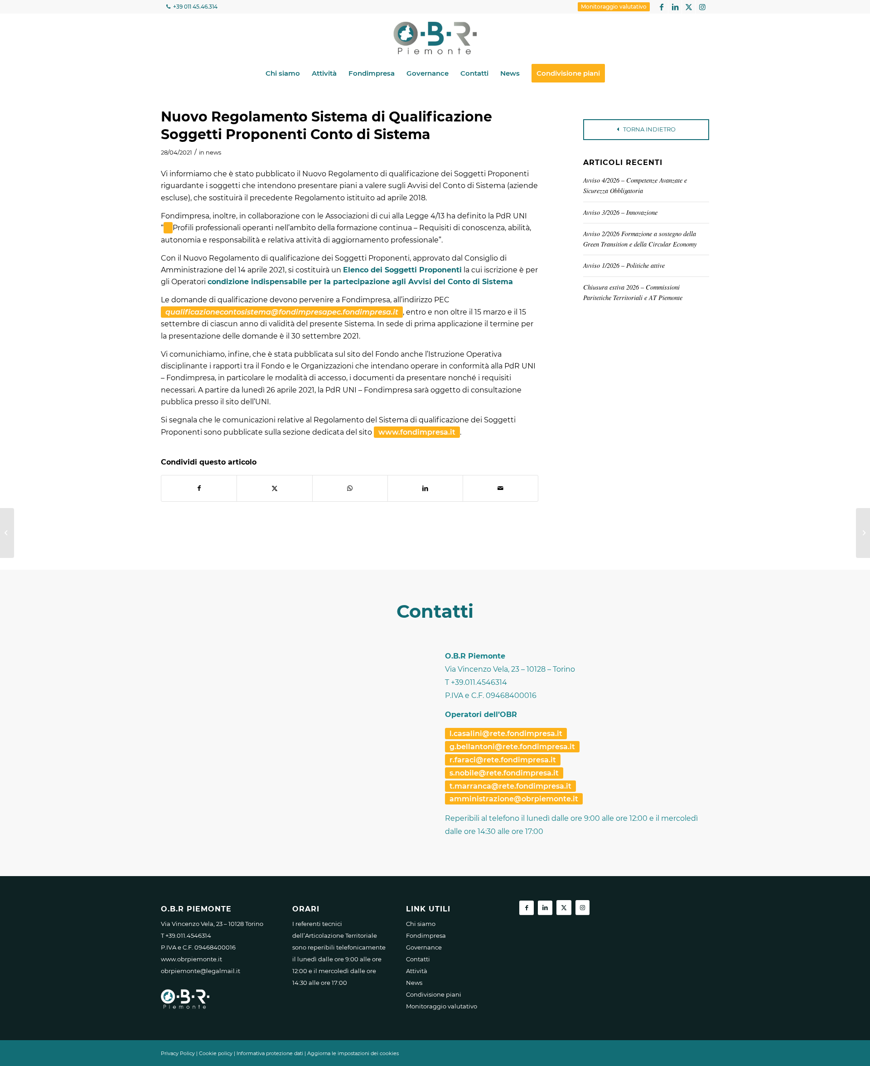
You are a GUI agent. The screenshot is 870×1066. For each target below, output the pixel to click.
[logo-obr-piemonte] (435, 38)
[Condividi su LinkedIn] (425, 488)
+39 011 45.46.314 (195, 6)
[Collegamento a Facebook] (661, 7)
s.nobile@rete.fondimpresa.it (504, 773)
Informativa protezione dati (270, 1053)
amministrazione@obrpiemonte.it (514, 799)
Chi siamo (420, 923)
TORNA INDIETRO (649, 129)
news (213, 152)
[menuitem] (614, 6)
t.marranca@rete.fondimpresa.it (510, 786)
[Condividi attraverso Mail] (500, 488)
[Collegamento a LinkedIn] (675, 7)
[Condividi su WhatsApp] (350, 488)
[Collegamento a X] (688, 7)
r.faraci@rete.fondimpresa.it (503, 760)
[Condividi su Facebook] (199, 488)
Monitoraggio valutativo (614, 6)
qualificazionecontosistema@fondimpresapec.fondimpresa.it (281, 312)
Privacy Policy (178, 1053)
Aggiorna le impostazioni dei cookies (353, 1053)
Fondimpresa (426, 935)
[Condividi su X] (274, 488)
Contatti (418, 959)
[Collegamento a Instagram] (702, 7)
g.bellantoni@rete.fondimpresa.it (512, 746)
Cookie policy (215, 1053)
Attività (416, 970)
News (414, 982)
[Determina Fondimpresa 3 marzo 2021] (7, 533)
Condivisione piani (433, 994)
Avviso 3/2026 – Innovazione (620, 212)
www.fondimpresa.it (416, 432)
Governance (424, 947)
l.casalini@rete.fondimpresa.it (506, 733)
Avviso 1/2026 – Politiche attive (624, 265)
